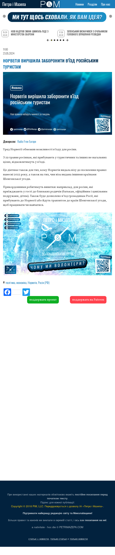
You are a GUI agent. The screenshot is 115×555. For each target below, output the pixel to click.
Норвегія (32, 282)
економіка (21, 282)
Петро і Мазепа (14, 4)
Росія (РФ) (43, 282)
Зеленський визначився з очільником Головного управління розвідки (87, 33)
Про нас (105, 4)
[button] (48, 40)
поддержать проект (43, 300)
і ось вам (90, 520)
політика (10, 282)
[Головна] (50, 4)
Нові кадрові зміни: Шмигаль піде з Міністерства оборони (29, 33)
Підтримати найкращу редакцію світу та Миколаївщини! (57, 513)
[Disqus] (57, 349)
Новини (79, 4)
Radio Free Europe (26, 141)
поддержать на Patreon (88, 300)
